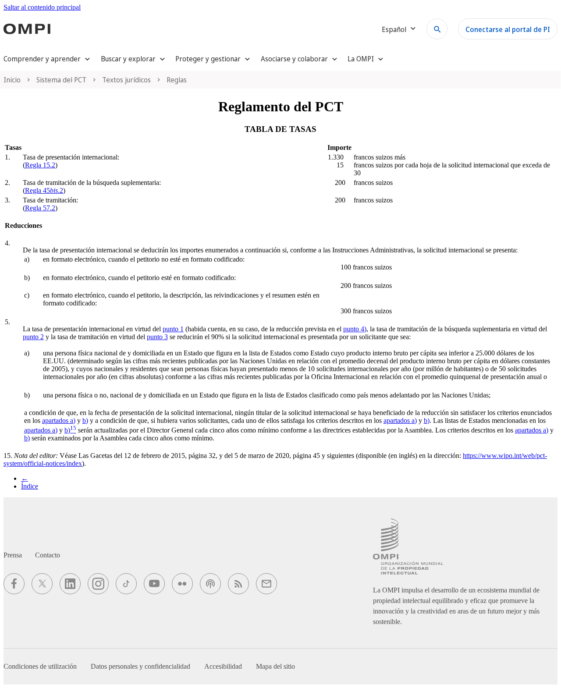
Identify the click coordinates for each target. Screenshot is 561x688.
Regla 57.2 (40, 208)
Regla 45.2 (44, 190)
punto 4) (354, 329)
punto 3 (157, 336)
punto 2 (33, 336)
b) (85, 420)
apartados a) (58, 420)
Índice (29, 486)
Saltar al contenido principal (42, 7)
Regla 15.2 (40, 165)
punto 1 (173, 329)
